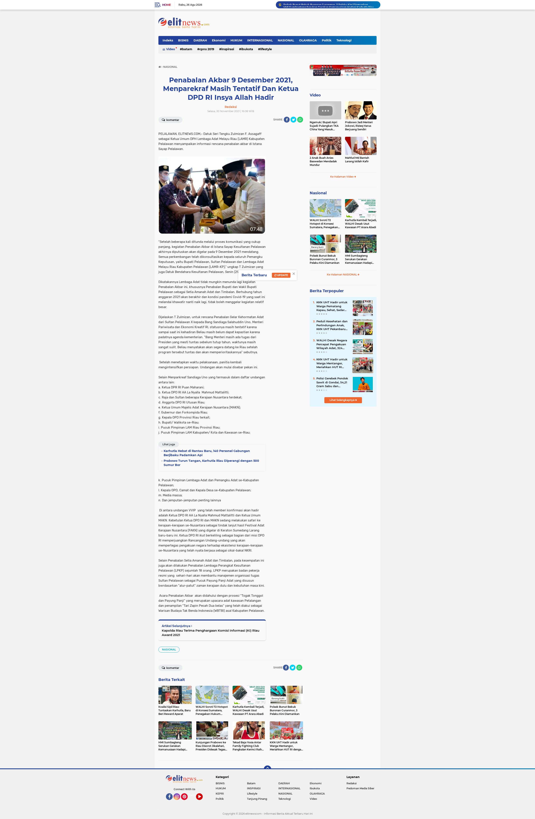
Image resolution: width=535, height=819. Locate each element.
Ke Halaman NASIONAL (342, 274)
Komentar (172, 120)
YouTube (202, 802)
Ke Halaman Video (342, 176)
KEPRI (220, 793)
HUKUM (236, 40)
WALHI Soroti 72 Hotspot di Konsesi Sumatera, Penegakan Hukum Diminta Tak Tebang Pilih (324, 224)
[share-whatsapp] (300, 120)
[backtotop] (267, 769)
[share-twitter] (293, 120)
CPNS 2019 (206, 49)
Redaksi (351, 783)
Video (170, 49)
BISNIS (183, 40)
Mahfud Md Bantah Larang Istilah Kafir (357, 159)
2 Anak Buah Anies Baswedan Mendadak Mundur (323, 161)
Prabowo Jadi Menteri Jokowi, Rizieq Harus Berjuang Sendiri (359, 126)
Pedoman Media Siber (360, 788)
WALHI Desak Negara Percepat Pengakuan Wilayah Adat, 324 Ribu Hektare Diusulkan (331, 344)
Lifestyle (266, 49)
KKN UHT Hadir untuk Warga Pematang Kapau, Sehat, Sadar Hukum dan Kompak (331, 306)
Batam (187, 49)
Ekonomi (218, 40)
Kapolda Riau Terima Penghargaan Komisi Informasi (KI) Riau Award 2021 (210, 632)
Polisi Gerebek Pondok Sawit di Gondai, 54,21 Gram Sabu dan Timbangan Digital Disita (332, 382)
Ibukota (247, 49)
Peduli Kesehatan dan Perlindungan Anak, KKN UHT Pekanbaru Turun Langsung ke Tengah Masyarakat (332, 325)
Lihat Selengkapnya (342, 400)
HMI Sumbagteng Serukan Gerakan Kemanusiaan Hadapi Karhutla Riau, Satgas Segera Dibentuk (330, 4)
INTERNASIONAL (260, 40)
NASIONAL (286, 40)
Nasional (318, 193)
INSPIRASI (227, 49)
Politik (326, 40)
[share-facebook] (287, 120)
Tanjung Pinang (257, 798)
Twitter (194, 795)
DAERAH (200, 40)
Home (166, 5)
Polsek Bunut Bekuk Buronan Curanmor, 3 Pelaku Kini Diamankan (324, 259)
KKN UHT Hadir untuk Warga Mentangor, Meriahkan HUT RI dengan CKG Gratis (331, 363)
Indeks (168, 40)
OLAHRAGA (308, 40)
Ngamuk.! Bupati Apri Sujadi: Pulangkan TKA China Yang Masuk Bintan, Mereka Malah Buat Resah (324, 126)
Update (282, 275)
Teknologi (344, 40)
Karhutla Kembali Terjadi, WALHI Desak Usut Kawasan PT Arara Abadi (361, 224)
